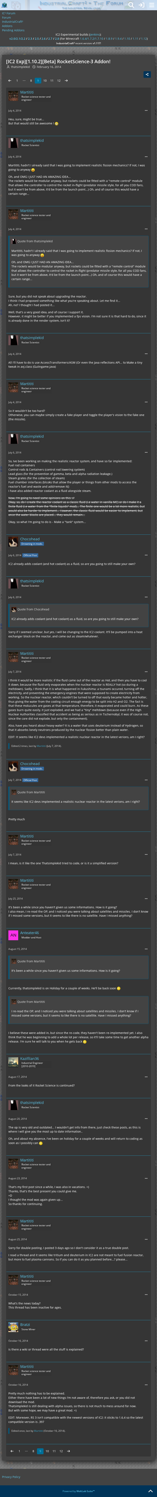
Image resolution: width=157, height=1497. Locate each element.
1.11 (135, 39)
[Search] (131, 5)
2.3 (30, 39)
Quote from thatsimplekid (35, 241)
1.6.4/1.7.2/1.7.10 (91, 39)
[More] (146, 110)
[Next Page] (66, 81)
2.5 (37, 39)
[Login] (141, 5)
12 (59, 80)
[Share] (147, 74)
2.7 (50, 39)
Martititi (41, 746)
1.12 (144, 39)
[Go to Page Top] (150, 1491)
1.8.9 (109, 39)
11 (52, 80)
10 (45, 80)
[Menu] (152, 5)
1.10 (127, 39)
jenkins (95, 34)
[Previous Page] (9, 81)
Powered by (79, 1491)
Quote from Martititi (31, 792)
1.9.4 (118, 39)
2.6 (43, 39)
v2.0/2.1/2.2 (17, 39)
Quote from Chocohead (33, 609)
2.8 (57, 39)
